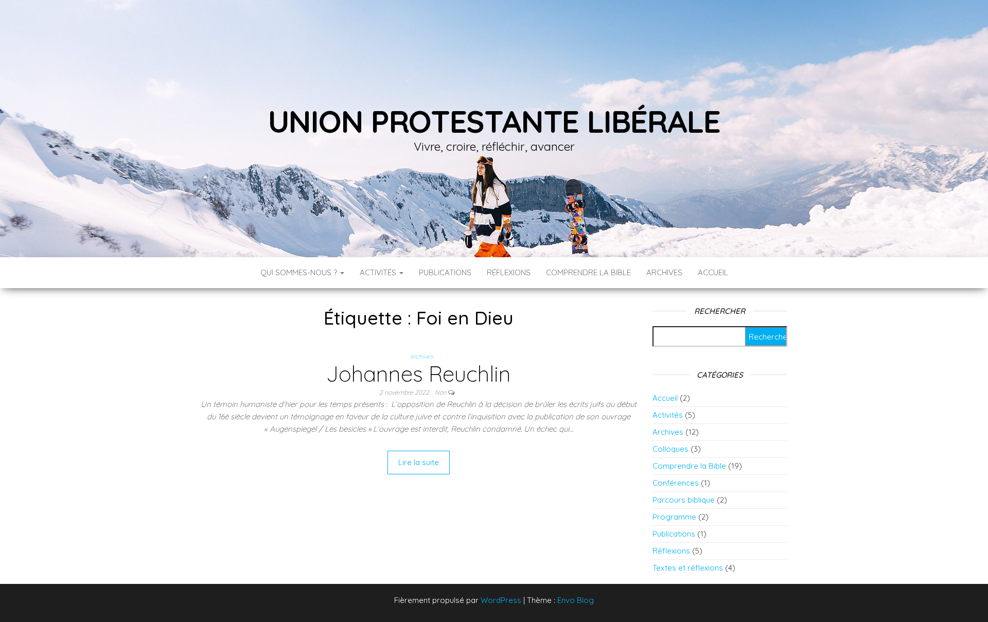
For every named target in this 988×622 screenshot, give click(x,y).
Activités (379, 272)
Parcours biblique (683, 500)
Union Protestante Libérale (494, 121)
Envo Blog (575, 600)
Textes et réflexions (687, 568)
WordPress (501, 600)
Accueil (713, 272)
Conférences (675, 483)
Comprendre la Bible (588, 272)
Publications (445, 272)
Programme (674, 517)
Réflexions (509, 272)
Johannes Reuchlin (418, 373)
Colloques (670, 449)
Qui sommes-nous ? (299, 272)
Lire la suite (418, 462)
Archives (664, 272)
